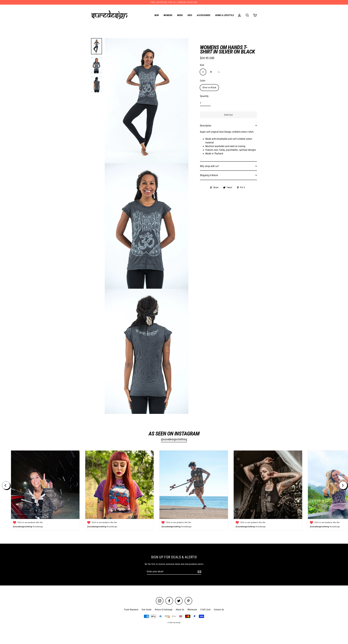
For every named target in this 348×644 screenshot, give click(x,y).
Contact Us (219, 609)
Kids (190, 15)
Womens (168, 15)
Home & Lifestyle (224, 15)
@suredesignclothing (174, 439)
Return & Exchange (164, 609)
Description (205, 125)
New (156, 15)
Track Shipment (131, 609)
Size (202, 64)
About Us (180, 609)
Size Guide (147, 609)
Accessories (203, 15)
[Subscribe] (199, 572)
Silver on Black (209, 87)
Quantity (204, 96)
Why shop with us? (209, 166)
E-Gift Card (206, 609)
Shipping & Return (209, 175)
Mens (180, 15)
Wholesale (192, 609)
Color (202, 80)
